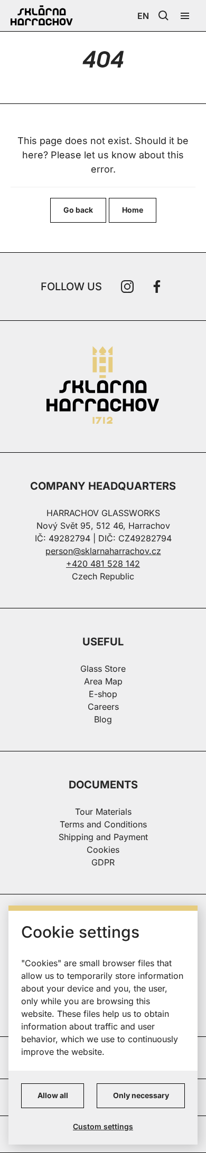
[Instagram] (127, 286)
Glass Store (103, 668)
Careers (103, 706)
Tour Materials (103, 811)
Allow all (53, 1095)
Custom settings (103, 1126)
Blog (103, 719)
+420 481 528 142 (103, 563)
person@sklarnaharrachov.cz (103, 551)
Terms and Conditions (103, 824)
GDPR (103, 862)
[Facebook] (156, 286)
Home (132, 209)
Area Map (103, 681)
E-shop (103, 694)
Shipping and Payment (103, 837)
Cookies (103, 849)
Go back (78, 209)
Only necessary (141, 1095)
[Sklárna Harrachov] (103, 386)
